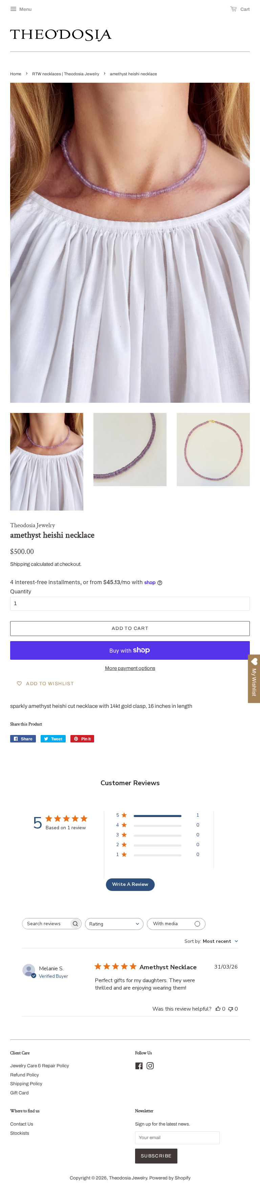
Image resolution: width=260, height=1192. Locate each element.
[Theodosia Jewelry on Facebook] (139, 1067)
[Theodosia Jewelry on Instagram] (150, 1067)
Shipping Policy (26, 1083)
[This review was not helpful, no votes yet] (230, 1009)
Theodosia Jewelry (128, 1177)
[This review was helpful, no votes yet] (218, 1009)
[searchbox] (45, 923)
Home (15, 74)
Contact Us (21, 1124)
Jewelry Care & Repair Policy (39, 1065)
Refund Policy (24, 1074)
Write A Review (130, 884)
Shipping (20, 564)
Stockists (19, 1133)
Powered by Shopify (170, 1177)
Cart (244, 9)
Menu (24, 9)
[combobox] (114, 924)
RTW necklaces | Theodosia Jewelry (65, 74)
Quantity (20, 591)
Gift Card (19, 1092)
